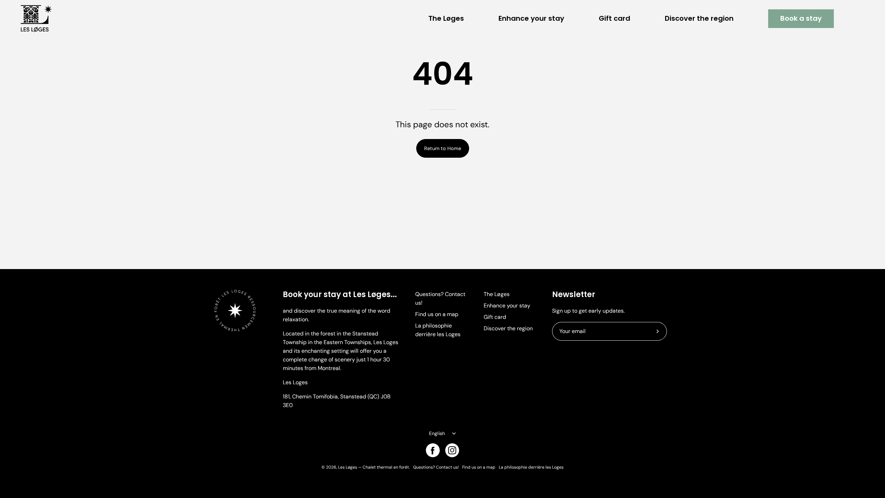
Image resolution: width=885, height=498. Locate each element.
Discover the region (508, 328)
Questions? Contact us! (436, 467)
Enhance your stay (507, 305)
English (437, 433)
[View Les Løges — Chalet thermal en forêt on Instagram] (452, 450)
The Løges (497, 294)
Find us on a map (436, 314)
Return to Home (442, 148)
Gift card (495, 317)
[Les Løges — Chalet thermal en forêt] (36, 18)
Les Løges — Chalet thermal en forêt (373, 467)
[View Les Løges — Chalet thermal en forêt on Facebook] (433, 450)
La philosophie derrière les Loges (531, 467)
